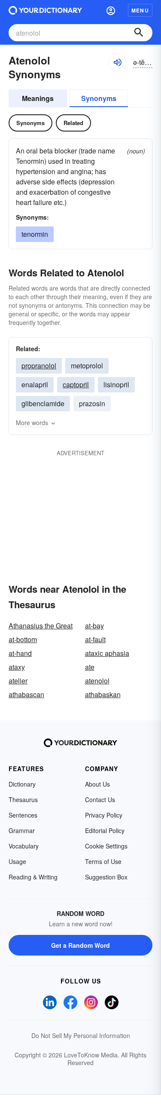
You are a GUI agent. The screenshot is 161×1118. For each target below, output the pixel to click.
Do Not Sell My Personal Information (80, 1035)
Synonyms (98, 98)
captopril (76, 384)
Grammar (22, 830)
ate (89, 667)
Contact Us (100, 799)
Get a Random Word (80, 945)
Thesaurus (23, 799)
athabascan (26, 694)
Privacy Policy (103, 815)
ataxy (17, 667)
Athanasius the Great (41, 626)
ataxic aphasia (107, 653)
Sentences (23, 815)
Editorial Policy (105, 830)
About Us (97, 784)
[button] (111, 10)
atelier (18, 681)
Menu (140, 10)
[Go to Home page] (45, 10)
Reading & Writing (33, 877)
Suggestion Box (106, 877)
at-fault (95, 639)
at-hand (20, 653)
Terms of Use (103, 861)
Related (73, 123)
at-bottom (23, 639)
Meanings (38, 98)
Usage (17, 861)
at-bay (94, 626)
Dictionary (22, 784)
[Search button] (139, 32)
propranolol (38, 366)
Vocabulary (24, 846)
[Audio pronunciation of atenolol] (117, 62)
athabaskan (103, 694)
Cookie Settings (106, 846)
